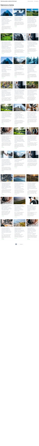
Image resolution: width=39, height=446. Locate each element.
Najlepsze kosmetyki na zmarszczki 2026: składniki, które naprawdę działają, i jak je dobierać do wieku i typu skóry (19, 230)
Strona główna (36, 1)
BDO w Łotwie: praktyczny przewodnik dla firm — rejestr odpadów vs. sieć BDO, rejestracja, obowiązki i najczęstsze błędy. (7, 207)
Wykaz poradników (30, 1)
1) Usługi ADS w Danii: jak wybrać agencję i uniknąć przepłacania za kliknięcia (32, 160)
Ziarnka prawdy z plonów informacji (8, 1)
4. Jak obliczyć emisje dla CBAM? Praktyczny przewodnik (19, 160)
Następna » (21, 244)
